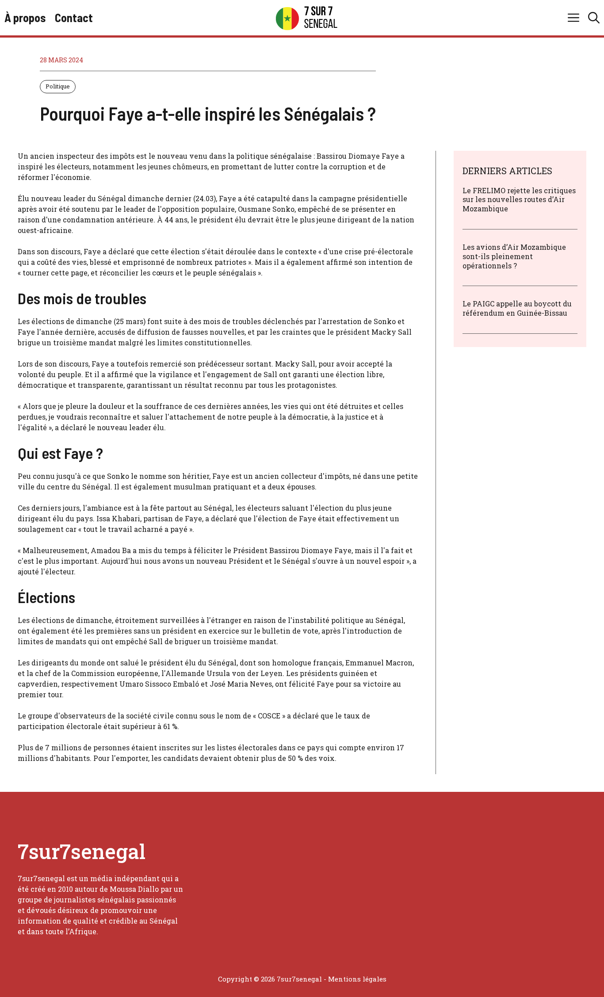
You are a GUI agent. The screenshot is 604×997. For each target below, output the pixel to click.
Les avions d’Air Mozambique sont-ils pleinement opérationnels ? (514, 256)
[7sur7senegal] (306, 17)
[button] (594, 17)
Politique (58, 86)
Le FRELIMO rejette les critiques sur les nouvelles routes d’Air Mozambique (519, 200)
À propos (25, 17)
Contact (74, 17)
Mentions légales (357, 978)
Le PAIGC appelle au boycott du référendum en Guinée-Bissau (517, 308)
